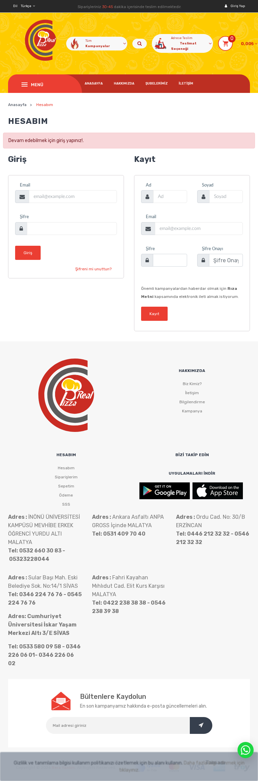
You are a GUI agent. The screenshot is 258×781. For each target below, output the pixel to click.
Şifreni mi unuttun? (93, 269)
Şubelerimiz (156, 83)
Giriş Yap (237, 6)
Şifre (24, 217)
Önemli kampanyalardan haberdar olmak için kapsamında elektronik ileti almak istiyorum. (190, 292)
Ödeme (66, 495)
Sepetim (66, 486)
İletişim (192, 392)
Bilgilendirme (192, 402)
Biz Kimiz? (192, 383)
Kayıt (154, 313)
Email (25, 185)
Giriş (28, 252)
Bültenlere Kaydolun (113, 696)
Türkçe (26, 6)
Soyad (207, 185)
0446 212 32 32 (208, 534)
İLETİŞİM (186, 83)
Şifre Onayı (212, 249)
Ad (148, 185)
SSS (66, 504)
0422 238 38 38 (124, 603)
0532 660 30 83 (40, 550)
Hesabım (66, 468)
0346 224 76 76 (40, 594)
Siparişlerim (66, 477)
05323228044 (29, 559)
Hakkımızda (124, 83)
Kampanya (192, 411)
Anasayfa (94, 83)
